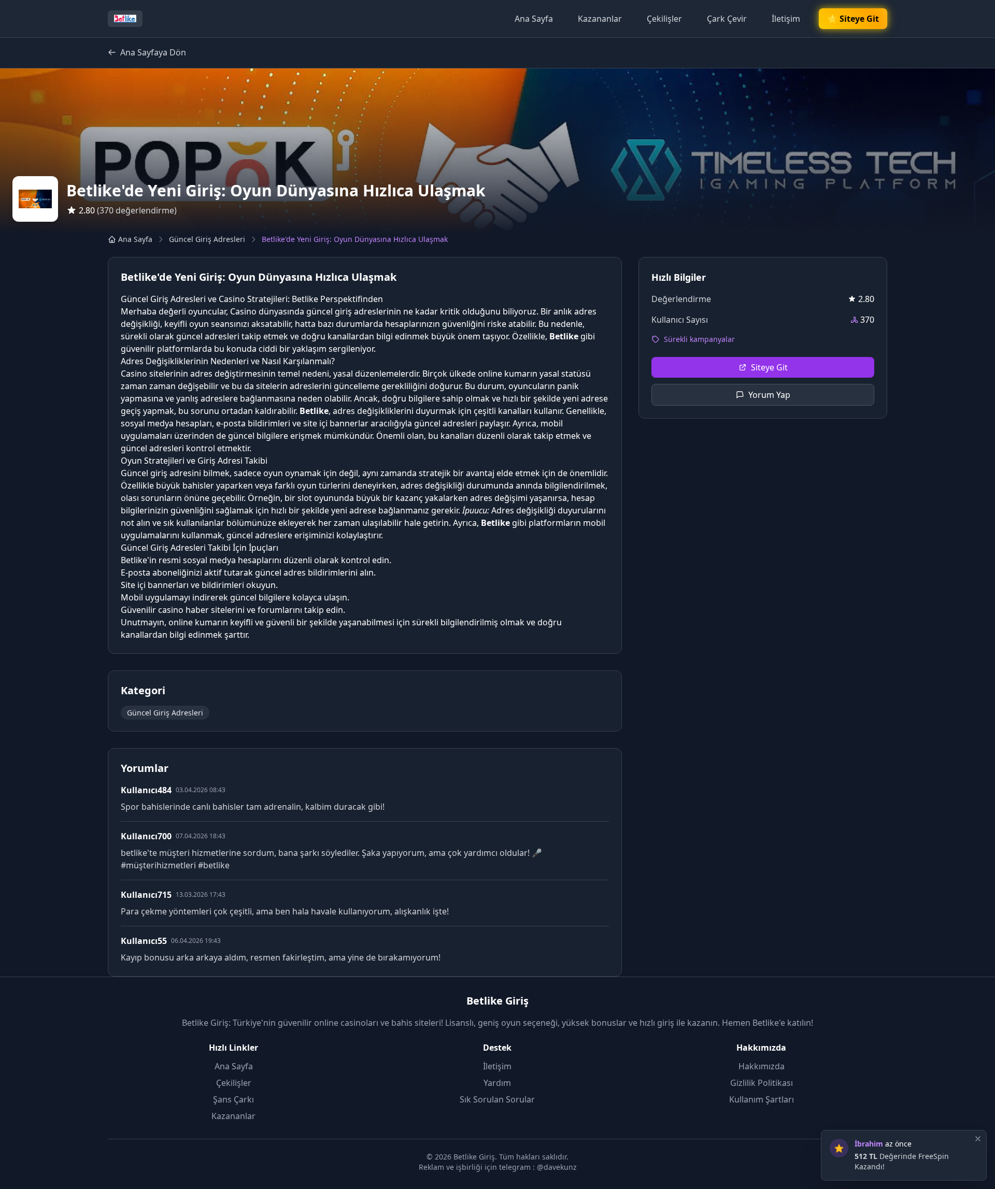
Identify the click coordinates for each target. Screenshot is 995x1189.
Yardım (497, 1082)
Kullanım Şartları (761, 1099)
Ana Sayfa (534, 18)
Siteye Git (769, 367)
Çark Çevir (727, 18)
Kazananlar (600, 18)
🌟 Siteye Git (853, 18)
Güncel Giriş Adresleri (207, 239)
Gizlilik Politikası (761, 1082)
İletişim (786, 18)
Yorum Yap (769, 394)
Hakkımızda (761, 1066)
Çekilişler (664, 18)
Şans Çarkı (233, 1099)
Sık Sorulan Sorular (497, 1099)
